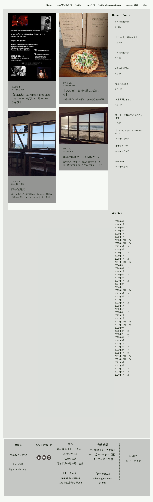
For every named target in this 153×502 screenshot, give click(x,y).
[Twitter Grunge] (44, 457)
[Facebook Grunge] (38, 457)
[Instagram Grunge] (49, 457)
